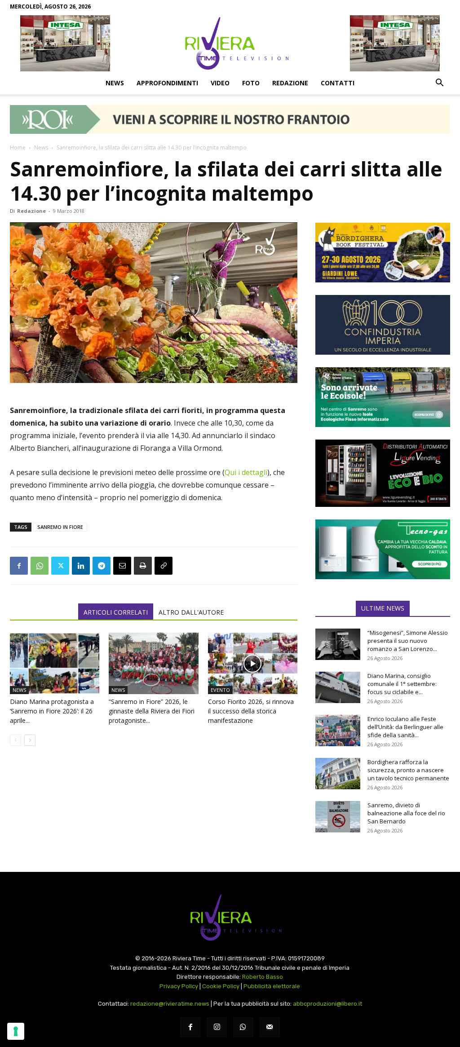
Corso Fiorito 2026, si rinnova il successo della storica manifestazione (251, 711)
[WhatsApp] (40, 566)
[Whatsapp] (243, 1027)
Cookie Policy (220, 986)
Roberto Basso (262, 976)
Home (18, 147)
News (115, 83)
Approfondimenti (167, 83)
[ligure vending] (382, 473)
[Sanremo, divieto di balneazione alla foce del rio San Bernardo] (337, 816)
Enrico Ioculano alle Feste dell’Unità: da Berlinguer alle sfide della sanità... (405, 727)
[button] (439, 83)
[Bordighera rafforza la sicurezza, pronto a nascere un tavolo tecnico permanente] (337, 773)
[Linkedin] (81, 566)
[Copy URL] (163, 566)
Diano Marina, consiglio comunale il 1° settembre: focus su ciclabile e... (402, 684)
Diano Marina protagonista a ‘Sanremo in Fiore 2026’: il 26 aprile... (52, 711)
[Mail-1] (270, 1027)
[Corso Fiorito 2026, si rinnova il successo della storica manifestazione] (252, 663)
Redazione (290, 83)
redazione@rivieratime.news (169, 1003)
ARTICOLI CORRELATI (116, 612)
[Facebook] (19, 566)
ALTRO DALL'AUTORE (191, 612)
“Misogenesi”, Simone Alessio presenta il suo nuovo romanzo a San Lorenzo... (407, 641)
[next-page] (29, 740)
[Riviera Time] (230, 43)
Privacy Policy (178, 986)
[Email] (122, 566)
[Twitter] (60, 566)
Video (220, 83)
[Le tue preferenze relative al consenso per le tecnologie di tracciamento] (15, 1031)
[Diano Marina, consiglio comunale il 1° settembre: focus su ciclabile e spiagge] (337, 687)
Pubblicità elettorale (271, 986)
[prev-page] (15, 740)
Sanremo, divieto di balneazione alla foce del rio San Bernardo (406, 813)
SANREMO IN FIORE (60, 527)
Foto (251, 83)
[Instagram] (217, 1027)
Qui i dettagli (246, 472)
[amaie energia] (382, 397)
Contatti (337, 83)
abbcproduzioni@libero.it (327, 1003)
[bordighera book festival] (382, 252)
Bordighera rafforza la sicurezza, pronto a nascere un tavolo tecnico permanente (408, 770)
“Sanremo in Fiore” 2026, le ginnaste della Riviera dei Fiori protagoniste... (152, 711)
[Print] (143, 566)
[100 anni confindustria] (382, 325)
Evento (220, 689)
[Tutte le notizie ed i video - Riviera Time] (230, 917)
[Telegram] (102, 566)
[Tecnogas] (382, 549)
